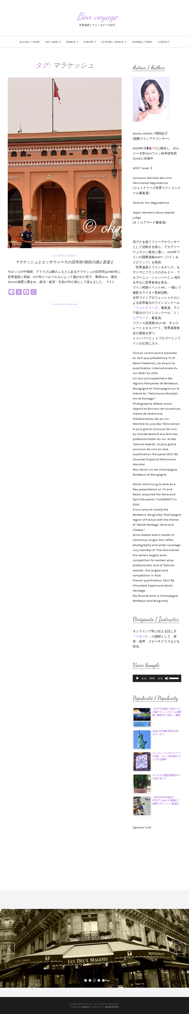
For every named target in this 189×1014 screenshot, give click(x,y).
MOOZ (85, 1006)
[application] (157, 678)
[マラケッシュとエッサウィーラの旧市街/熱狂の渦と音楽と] (65, 162)
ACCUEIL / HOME (30, 42)
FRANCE (71, 42)
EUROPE (89, 42)
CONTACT (163, 42)
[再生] (137, 678)
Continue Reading (64, 304)
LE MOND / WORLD (112, 42)
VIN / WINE (52, 42)
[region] (94, 948)
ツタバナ (142, 636)
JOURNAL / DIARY (142, 42)
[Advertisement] (157, 858)
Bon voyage (97, 16)
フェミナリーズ (147, 308)
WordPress (111, 1006)
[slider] (174, 678)
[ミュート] (167, 678)
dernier (10, 946)
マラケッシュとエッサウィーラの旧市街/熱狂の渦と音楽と (65, 262)
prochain (180, 946)
